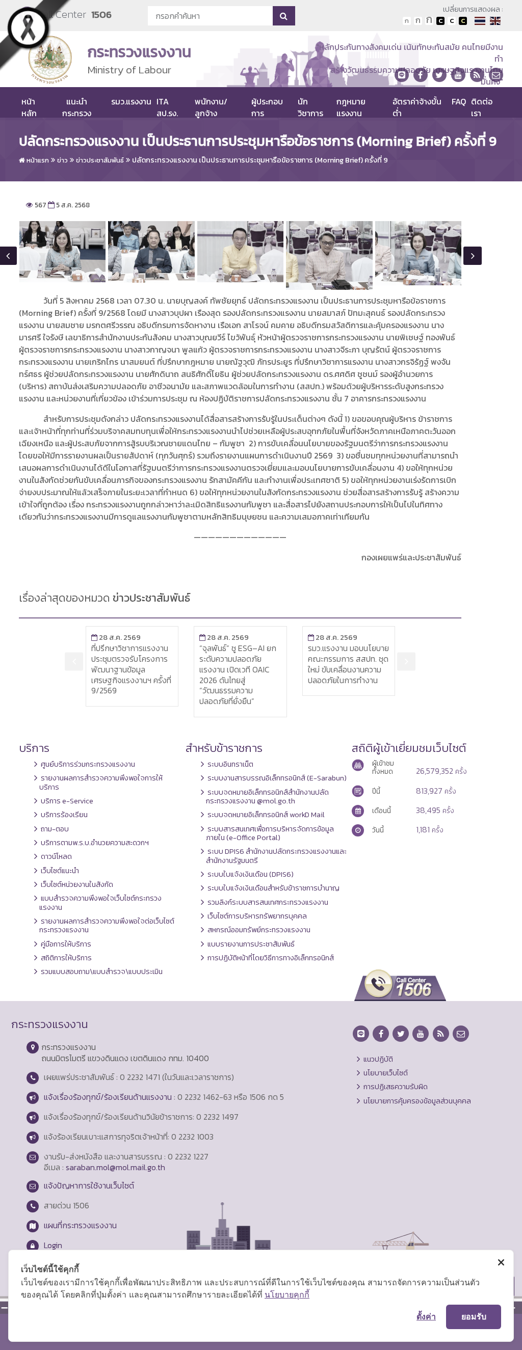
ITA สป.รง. (167, 107)
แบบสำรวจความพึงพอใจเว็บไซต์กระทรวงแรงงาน (100, 902)
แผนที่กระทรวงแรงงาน (80, 1225)
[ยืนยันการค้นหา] (283, 15)
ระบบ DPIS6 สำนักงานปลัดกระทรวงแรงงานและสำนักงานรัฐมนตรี (276, 856)
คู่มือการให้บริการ (66, 944)
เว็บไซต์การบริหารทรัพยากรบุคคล (257, 916)
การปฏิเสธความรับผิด (395, 1086)
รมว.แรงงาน (131, 101)
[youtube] (458, 75)
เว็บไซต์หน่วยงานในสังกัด (77, 884)
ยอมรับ (473, 1316)
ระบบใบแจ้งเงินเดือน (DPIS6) (250, 874)
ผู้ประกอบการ (267, 107)
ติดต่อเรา (481, 107)
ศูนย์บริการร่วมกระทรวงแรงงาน (88, 764)
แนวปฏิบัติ (378, 1059)
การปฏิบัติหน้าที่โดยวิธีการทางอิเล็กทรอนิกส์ (270, 957)
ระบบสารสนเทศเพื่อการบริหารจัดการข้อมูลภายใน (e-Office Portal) (270, 833)
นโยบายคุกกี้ (287, 1294)
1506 (101, 14)
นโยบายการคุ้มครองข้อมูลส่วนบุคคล (417, 1100)
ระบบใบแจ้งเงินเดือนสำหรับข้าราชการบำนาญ (273, 888)
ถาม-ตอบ (55, 828)
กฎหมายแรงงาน (351, 107)
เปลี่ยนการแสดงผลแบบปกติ (452, 21)
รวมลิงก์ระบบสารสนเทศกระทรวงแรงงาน (267, 902)
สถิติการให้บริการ (66, 957)
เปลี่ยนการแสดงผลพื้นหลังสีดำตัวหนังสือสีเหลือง (463, 21)
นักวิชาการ (310, 107)
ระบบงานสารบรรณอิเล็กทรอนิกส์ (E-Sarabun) (277, 778)
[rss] (477, 75)
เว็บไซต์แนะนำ (60, 870)
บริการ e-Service (67, 800)
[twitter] (439, 75)
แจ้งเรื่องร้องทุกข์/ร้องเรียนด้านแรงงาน (108, 1097)
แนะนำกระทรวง (76, 107)
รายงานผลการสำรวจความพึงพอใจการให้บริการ (101, 782)
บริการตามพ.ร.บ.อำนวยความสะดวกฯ (95, 842)
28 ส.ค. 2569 (116, 637)
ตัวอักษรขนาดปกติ (407, 21)
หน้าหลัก (29, 107)
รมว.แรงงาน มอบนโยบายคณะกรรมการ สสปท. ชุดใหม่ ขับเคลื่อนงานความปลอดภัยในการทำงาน (348, 664)
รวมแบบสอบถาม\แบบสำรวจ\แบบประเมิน (102, 971)
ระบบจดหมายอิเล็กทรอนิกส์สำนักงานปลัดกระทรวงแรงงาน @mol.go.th (267, 796)
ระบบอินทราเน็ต (230, 764)
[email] (496, 75)
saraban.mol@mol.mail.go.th (115, 1167)
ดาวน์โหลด (56, 856)
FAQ (459, 101)
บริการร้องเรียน (64, 814)
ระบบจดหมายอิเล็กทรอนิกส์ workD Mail (266, 814)
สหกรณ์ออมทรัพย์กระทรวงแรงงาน (258, 929)
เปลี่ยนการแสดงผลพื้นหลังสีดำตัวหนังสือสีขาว (440, 21)
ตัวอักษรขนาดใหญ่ (429, 21)
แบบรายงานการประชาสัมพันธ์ (251, 944)
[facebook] (420, 75)
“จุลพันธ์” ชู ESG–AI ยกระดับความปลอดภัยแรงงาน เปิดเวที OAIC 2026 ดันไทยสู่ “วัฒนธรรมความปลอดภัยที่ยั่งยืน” (237, 674)
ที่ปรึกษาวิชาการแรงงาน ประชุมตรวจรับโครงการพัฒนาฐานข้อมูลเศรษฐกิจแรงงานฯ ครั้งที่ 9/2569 (131, 669)
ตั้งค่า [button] (426, 1316)
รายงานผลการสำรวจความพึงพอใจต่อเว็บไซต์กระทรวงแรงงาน (106, 925)
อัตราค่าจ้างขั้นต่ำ (417, 107)
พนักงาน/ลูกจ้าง (211, 107)
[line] (402, 75)
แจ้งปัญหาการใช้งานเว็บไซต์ (89, 1185)
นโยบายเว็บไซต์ (385, 1072)
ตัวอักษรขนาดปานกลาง (418, 21)
